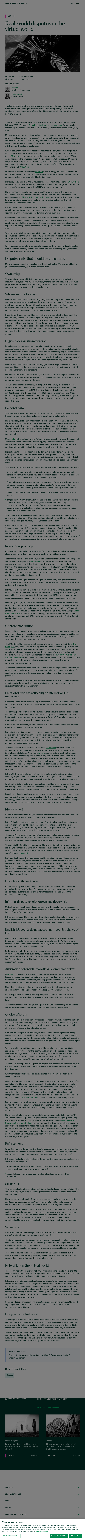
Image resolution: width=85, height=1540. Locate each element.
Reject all (75, 1535)
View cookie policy (42, 1531)
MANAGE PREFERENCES (11, 1535)
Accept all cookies (59, 1535)
